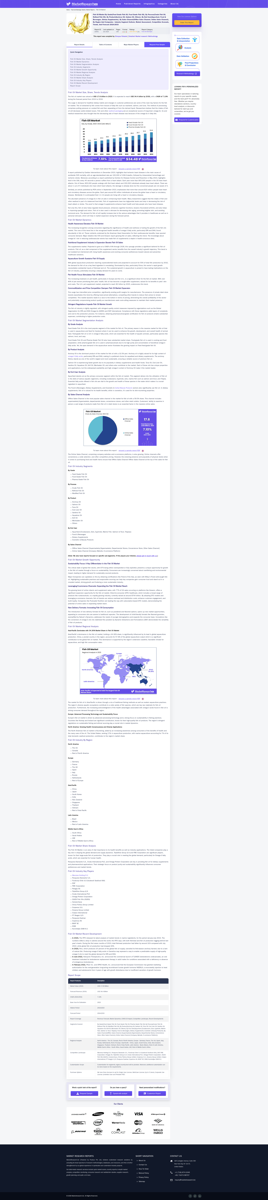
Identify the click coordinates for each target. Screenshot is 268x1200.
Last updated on (108, 29)
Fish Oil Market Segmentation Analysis (84, 64)
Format (124, 29)
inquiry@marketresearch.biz (185, 1180)
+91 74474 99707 (182, 1175)
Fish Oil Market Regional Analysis (82, 72)
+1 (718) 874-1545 (182, 1172)
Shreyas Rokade (121, 36)
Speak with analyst (120, 1093)
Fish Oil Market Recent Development (84, 83)
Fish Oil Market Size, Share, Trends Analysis (86, 59)
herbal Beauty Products (123, 388)
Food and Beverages (147, 31)
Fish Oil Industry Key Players (80, 81)
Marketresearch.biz (78, 1196)
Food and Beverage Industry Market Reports (83, 10)
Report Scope (75, 86)
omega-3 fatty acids (75, 356)
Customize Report (154, 1093)
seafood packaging (116, 111)
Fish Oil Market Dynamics (79, 62)
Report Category (147, 29)
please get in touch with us (147, 556)
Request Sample (86, 1093)
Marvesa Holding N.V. (80, 875)
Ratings (132, 29)
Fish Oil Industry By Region (80, 75)
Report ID (98, 29)
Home (68, 10)
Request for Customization (188, 120)
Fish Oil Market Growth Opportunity (83, 70)
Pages (118, 29)
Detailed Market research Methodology (143, 36)
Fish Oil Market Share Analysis (81, 78)
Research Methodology (185, 74)
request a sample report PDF (129, 169)
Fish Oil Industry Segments (80, 67)
